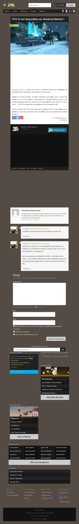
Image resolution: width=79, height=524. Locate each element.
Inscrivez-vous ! (42, 307)
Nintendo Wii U (15, 482)
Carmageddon (15, 429)
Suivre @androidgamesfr (17, 371)
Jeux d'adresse (30, 454)
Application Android (16, 471)
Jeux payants (29, 447)
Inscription (71, 5)
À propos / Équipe (29, 492)
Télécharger (59, 130)
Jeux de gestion (46, 458)
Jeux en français (61, 447)
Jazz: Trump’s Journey (18, 432)
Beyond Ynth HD (16, 422)
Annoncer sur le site (47, 498)
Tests (15, 11)
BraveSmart (15, 425)
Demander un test (47, 492)
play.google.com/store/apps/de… (20, 362)
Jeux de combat (15, 458)
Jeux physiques (61, 451)
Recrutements (11, 492)
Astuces (24, 11)
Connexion (61, 5)
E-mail (15, 319)
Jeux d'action (60, 454)
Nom (14, 311)
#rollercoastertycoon (17, 365)
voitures (33, 168)
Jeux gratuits (14, 447)
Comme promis (17, 89)
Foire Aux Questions (12, 495)
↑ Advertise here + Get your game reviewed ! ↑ (55, 357)
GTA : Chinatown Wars (49, 386)
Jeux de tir (13, 454)
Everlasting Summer (48, 393)
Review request (46, 495)
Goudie (44, 519)
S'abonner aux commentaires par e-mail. (26, 334)
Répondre (26, 236)
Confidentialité (28, 495)
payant (40, 168)
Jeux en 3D (44, 447)
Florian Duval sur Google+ (32, 219)
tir (28, 168)
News (7, 11)
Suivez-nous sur (63, 498)
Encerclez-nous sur (64, 502)
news (15, 25)
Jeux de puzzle (30, 451)
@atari (27, 358)
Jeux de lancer (61, 458)
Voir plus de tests (55, 397)
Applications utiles (16, 475)
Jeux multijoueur (15, 451)
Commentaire (17, 282)
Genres (42, 11)
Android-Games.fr (9, 5)
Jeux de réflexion (46, 451)
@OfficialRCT (15, 360)
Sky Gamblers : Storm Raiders (51, 382)
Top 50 (33, 11)
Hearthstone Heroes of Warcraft (52, 389)
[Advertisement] (39, 71)
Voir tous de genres (39, 462)
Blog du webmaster (16, 478)
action (14, 168)
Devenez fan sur (63, 493)
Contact (26, 498)
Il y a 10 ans (14, 367)
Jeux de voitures (46, 454)
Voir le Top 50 (24, 436)
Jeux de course (30, 458)
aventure (21, 168)
